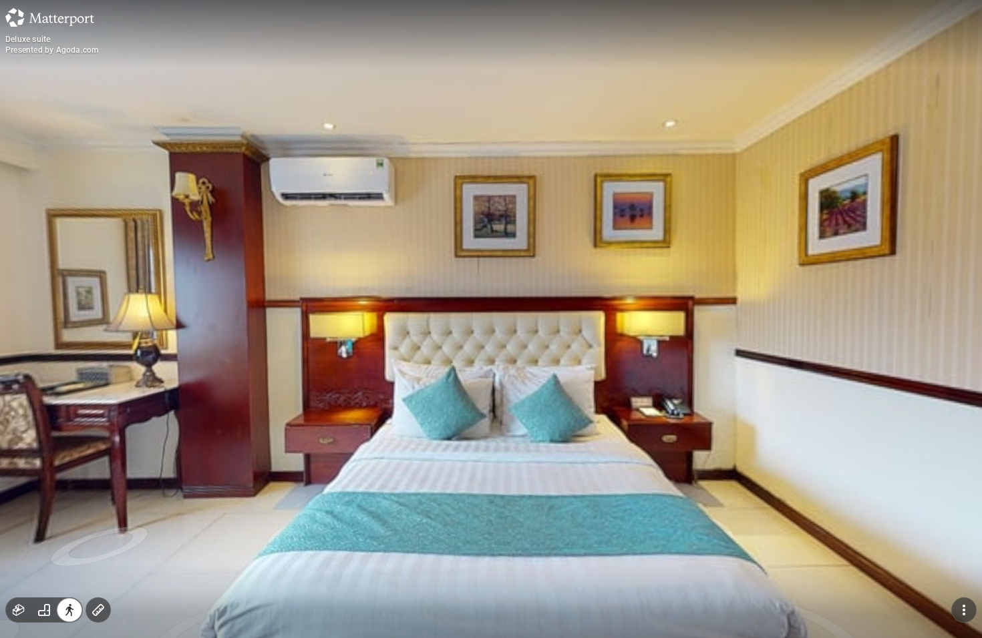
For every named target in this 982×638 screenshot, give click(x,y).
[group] (44, 610)
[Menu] (964, 610)
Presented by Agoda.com (51, 50)
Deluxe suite (27, 39)
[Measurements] (98, 610)
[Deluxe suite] (491, 319)
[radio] (18, 610)
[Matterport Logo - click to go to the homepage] (50, 17)
